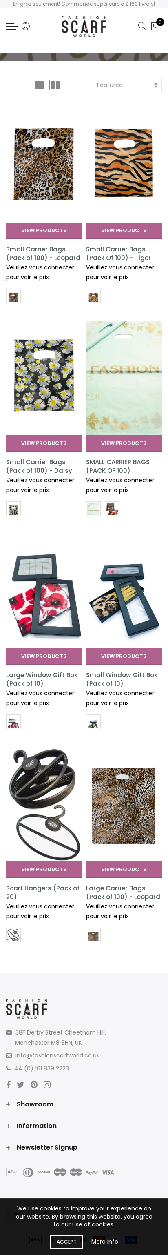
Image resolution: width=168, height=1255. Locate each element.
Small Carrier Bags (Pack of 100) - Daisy (39, 466)
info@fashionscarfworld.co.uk (57, 1055)
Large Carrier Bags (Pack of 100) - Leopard (123, 892)
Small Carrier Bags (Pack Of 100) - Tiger (118, 253)
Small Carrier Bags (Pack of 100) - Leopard (43, 253)
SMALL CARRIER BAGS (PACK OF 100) (118, 466)
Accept (67, 1241)
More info (104, 1241)
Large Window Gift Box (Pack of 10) (41, 679)
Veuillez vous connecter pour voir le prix (40, 272)
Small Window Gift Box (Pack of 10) (121, 679)
